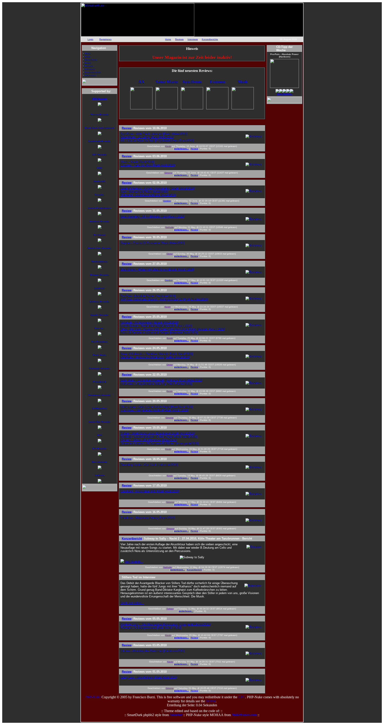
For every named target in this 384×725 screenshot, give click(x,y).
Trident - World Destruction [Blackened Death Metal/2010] (157, 433)
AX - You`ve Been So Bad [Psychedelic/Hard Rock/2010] (157, 140)
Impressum (90, 75)
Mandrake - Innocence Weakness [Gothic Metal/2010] (155, 357)
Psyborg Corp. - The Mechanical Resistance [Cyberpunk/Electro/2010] (165, 624)
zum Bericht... (134, 561)
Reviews (179, 39)
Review (194, 148)
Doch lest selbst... (132, 603)
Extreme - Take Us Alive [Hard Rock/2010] (147, 165)
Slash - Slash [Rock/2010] (137, 162)
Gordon (167, 201)
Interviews (193, 39)
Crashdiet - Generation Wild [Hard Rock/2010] (149, 491)
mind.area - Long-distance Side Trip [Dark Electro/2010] (156, 383)
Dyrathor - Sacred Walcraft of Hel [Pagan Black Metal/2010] (158, 436)
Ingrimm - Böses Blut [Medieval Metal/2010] (148, 440)
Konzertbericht (194, 569)
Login (90, 39)
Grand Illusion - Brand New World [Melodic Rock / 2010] (156, 326)
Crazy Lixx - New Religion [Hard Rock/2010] (148, 677)
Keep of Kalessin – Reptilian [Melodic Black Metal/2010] (156, 354)
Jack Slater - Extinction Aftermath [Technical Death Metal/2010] (161, 380)
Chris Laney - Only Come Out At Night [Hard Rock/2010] (156, 407)
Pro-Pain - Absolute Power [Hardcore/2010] (148, 296)
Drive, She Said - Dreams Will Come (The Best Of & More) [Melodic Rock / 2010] (172, 329)
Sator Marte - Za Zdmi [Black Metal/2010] (147, 137)
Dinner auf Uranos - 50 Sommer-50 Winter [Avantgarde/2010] (159, 443)
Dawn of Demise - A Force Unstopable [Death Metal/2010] (157, 188)
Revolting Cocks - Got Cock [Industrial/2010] (149, 464)
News (87, 56)
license (211, 701)
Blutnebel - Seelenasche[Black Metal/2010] (148, 195)
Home (168, 39)
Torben (170, 608)
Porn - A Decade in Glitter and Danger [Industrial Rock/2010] (159, 332)
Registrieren (105, 39)
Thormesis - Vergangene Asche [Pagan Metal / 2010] (154, 410)
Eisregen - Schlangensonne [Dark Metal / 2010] (150, 627)
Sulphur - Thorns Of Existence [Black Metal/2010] (152, 243)
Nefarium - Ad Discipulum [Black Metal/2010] (149, 322)
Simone (168, 172)
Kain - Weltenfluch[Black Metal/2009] (144, 191)
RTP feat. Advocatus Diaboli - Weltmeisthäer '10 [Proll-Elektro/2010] (164, 299)
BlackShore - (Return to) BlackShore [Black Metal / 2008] (157, 269)
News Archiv (91, 60)
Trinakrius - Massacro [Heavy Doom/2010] (147, 517)
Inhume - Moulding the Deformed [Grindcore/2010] (152, 651)
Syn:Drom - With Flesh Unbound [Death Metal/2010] (153, 134)
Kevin (168, 146)
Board (88, 63)
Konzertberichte (210, 39)
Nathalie (169, 227)
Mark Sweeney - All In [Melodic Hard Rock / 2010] (152, 216)
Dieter (170, 254)
